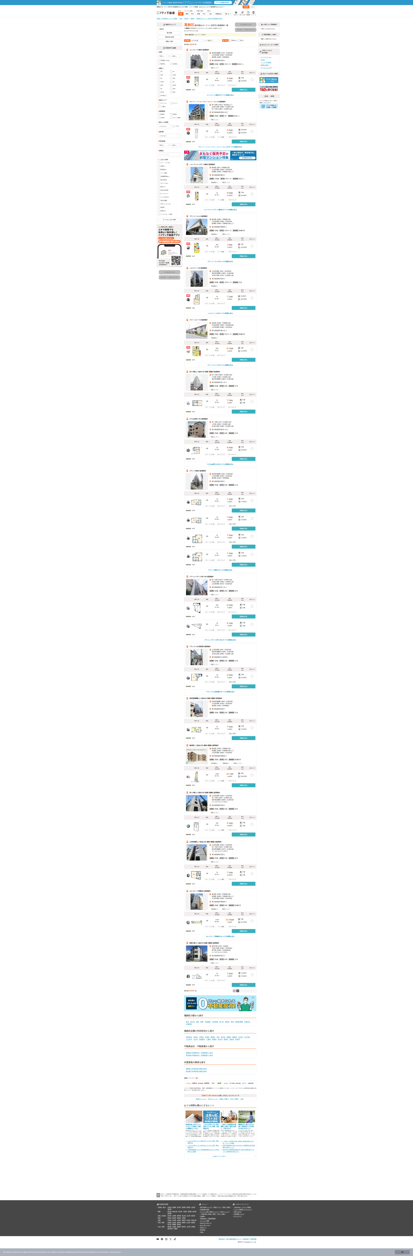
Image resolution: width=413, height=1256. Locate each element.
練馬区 (234, 1037)
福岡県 (169, 1226)
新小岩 (192, 1022)
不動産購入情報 (204, 1209)
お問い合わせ (237, 1212)
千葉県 (185, 1211)
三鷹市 (208, 1039)
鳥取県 (179, 1222)
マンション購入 (204, 1212)
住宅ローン (203, 1227)
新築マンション (201, 1099)
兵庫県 (174, 1220)
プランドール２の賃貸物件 (199, 216)
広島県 (169, 1222)
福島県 (169, 1209)
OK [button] (402, 1252)
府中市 (220, 1039)
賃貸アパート (217, 1207)
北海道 (169, 1207)
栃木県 (194, 1211)
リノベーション (266, 57)
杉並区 (207, 1037)
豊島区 (213, 1037)
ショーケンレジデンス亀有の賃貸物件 (202, 164)
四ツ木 (221, 1022)
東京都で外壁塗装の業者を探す (196, 1071)
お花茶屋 (215, 1022)
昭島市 (226, 1039)
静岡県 (179, 1218)
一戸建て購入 (204, 1214)
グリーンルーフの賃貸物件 (199, 320)
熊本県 (184, 1226)
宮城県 (184, 1207)
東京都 (169, 1211)
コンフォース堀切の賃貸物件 (199, 50)
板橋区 (229, 1037)
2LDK (263, 60)
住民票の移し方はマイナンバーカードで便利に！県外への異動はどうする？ (193, 1126)
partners (44, 1252)
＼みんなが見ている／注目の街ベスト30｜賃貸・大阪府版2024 (211, 1126)
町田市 (237, 1039)
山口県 (188, 1222)
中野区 (201, 1037)
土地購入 (202, 1216)
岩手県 (179, 1207)
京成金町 (208, 1022)
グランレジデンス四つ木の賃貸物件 (202, 576)
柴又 (187, 1022)
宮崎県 (193, 1226)
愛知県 (169, 1218)
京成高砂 (189, 1024)
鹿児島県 (170, 1228)
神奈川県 (174, 1211)
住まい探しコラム (205, 1225)
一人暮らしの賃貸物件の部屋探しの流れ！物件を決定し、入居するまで (228, 1126)
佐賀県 (174, 1226)
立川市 (195, 1039)
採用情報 (253, 1239)
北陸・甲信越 (162, 1215)
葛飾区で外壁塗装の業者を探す (196, 1069)
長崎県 (179, 1226)
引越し (202, 1232)
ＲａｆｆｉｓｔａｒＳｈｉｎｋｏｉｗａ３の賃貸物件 (208, 101)
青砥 (201, 1022)
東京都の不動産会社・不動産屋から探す (199, 1055)
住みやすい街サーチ (206, 1223)
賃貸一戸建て (226, 1207)
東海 (159, 1218)
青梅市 (214, 1039)
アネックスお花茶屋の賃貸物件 (200, 646)
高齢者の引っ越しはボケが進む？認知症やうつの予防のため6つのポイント (246, 1126)
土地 (241, 1099)
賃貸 (201, 1207)
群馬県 (169, 1213)
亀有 (232, 1022)
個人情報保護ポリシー (233, 1239)
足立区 (240, 1037)
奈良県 (188, 1220)
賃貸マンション (207, 1207)
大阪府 (169, 1220)
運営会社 (222, 1239)
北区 (218, 1037)
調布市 (232, 1039)
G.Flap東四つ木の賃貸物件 (199, 419)
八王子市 (189, 1039)
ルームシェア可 (266, 68)
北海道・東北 (162, 1207)
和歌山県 (193, 1220)
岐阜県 (174, 1218)
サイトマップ (237, 1216)
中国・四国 (161, 1222)
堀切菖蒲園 (239, 1022)
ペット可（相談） (266, 62)
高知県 (179, 1224)
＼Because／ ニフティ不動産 (242, 1207)
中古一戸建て (234, 1099)
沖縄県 (175, 1228)
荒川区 (223, 1037)
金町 (197, 1022)
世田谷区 (189, 1037)
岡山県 (174, 1222)
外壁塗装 (202, 1230)
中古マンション (213, 1099)
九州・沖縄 (161, 1226)
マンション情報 (204, 1221)
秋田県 (188, 1207)
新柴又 (227, 1022)
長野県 (179, 1215)
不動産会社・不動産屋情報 (208, 1218)
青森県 (174, 1207)
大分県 (188, 1226)
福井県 (193, 1215)
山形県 (193, 1207)
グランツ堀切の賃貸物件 (198, 471)
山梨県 (174, 1215)
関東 (159, 1211)
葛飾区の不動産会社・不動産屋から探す (199, 1053)
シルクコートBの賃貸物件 (198, 268)
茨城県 (190, 1211)
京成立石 (247, 1022)
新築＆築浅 (265, 65)
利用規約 (246, 1239)
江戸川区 (247, 1037)
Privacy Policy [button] (115, 1252)
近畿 (159, 1220)
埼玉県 (180, 1211)
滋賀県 (184, 1220)
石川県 (188, 1215)
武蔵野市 (202, 1039)
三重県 (184, 1218)
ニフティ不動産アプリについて (243, 1209)
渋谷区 (195, 1037)
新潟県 (169, 1215)
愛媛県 (174, 1224)
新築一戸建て (224, 1099)
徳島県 (193, 1222)
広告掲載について (239, 1214)
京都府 (179, 1220)
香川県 (169, 1224)
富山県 (184, 1215)
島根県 (184, 1222)
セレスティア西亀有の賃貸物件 (200, 891)
